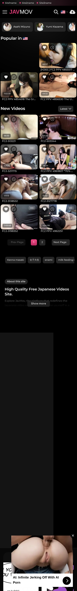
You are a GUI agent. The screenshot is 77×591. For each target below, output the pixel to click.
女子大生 (34, 259)
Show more (38, 303)
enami (48, 259)
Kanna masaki (15, 259)
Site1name (11, 2)
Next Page (60, 242)
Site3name (45, 2)
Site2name (28, 2)
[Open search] (56, 12)
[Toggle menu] (5, 12)
